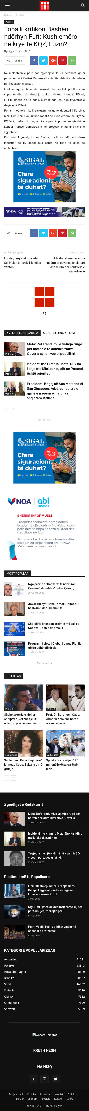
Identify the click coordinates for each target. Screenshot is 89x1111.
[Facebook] (33, 1079)
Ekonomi (33, 1098)
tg (10, 51)
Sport (69, 1098)
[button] (83, 5)
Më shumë (43, 663)
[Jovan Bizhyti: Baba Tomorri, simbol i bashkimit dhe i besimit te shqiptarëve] (14, 609)
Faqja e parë (16, 1094)
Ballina (8, 15)
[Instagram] (44, 1079)
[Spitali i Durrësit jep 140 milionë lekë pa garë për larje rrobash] (65, 743)
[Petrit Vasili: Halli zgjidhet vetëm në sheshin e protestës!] (14, 932)
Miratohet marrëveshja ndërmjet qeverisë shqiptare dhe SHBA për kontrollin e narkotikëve (66, 265)
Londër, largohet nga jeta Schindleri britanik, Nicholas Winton (22, 263)
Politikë (20, 15)
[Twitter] (56, 1079)
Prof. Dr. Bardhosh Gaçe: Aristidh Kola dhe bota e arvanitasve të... (63, 719)
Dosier (20, 1098)
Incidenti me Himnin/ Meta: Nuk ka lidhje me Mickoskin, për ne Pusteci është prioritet (55, 368)
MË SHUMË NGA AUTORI (59, 333)
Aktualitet (52, 754)
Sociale (46, 1098)
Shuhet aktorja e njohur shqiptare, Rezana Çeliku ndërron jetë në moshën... (21, 719)
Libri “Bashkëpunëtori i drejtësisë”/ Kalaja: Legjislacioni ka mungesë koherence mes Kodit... (51, 890)
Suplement (11, 754)
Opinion (72, 1094)
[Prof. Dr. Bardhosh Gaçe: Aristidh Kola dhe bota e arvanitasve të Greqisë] (65, 697)
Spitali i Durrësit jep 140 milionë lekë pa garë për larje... (62, 765)
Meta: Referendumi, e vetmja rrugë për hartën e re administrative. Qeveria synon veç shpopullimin (54, 349)
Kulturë (9, 709)
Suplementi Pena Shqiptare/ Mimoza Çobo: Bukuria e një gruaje (23, 765)
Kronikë (59, 1094)
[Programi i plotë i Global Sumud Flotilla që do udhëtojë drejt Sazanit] (14, 649)
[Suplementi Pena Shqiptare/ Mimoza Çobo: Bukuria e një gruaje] (23, 743)
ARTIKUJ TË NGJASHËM (22, 333)
